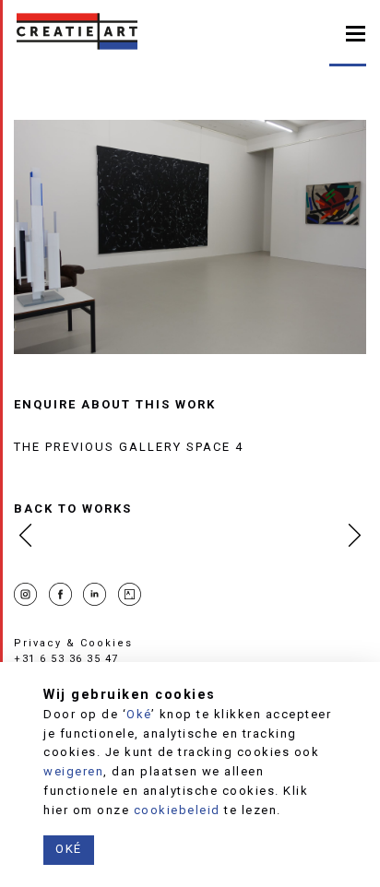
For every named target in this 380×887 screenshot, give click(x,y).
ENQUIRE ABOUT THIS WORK (115, 404)
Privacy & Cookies (73, 643)
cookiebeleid (177, 810)
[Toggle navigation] (355, 31)
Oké (138, 714)
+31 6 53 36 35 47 (66, 659)
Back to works (73, 509)
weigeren (73, 771)
